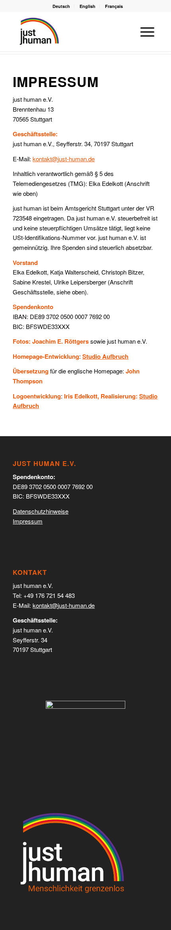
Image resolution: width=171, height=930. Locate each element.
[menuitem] (61, 6)
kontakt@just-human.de (64, 605)
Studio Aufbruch (105, 356)
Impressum (28, 521)
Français (114, 6)
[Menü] (143, 31)
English (87, 6)
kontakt (64, 159)
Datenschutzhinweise (40, 511)
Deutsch (61, 6)
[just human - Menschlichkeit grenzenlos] (39, 31)
